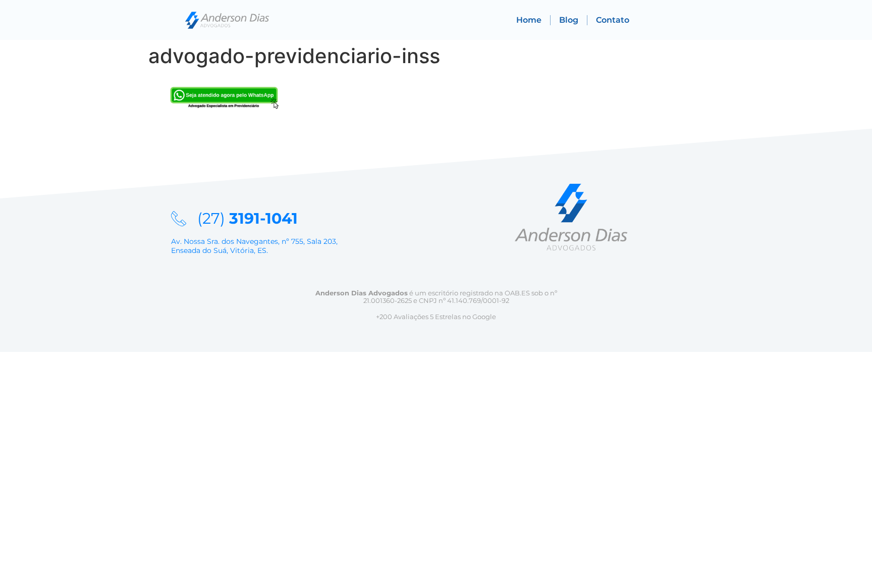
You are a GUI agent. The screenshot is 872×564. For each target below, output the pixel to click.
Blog (568, 20)
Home (528, 20)
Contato (612, 20)
